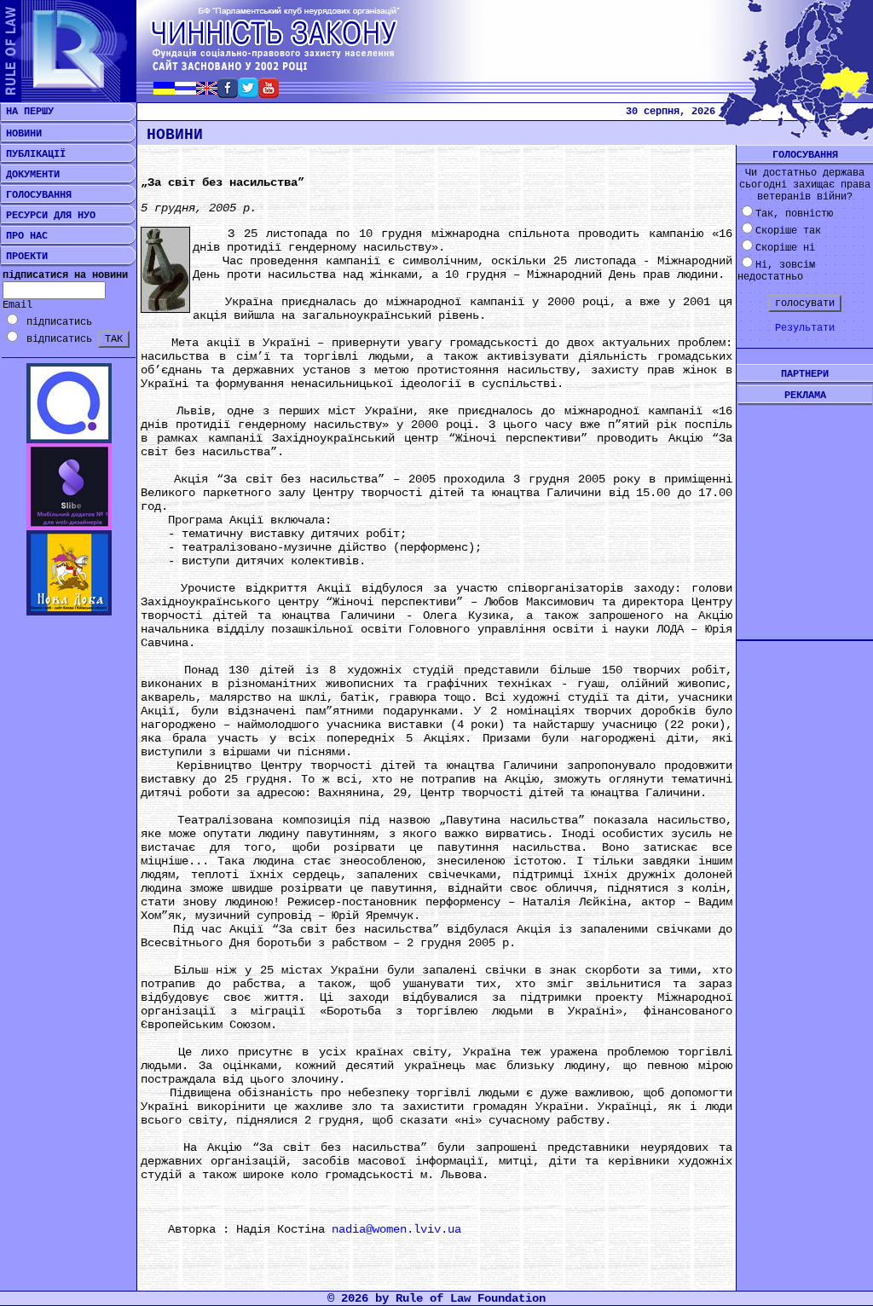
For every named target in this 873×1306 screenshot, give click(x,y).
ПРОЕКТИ (24, 257)
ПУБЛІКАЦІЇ (33, 154)
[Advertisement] (805, 509)
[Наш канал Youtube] (268, 93)
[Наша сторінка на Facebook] (227, 93)
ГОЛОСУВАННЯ (36, 195)
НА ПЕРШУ (27, 112)
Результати (805, 328)
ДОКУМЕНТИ (30, 175)
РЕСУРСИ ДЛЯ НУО (47, 216)
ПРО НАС (24, 236)
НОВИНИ (21, 134)
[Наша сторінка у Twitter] (248, 93)
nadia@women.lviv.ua (396, 1229)
